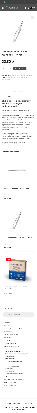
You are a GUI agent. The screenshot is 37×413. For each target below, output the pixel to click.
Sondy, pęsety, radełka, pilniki (14, 351)
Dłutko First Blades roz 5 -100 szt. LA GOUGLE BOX (17, 288)
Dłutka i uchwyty (15, 75)
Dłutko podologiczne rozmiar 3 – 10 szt (18, 238)
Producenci (7, 337)
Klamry (6, 376)
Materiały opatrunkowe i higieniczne (15, 329)
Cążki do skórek (10, 371)
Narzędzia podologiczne (11, 346)
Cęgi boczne (9, 369)
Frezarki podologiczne (11, 335)
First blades (11, 364)
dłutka (8, 77)
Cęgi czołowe (9, 349)
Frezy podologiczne (10, 388)
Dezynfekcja (8, 332)
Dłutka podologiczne (26, 75)
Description (18, 91)
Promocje (7, 340)
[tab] (18, 91)
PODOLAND (7, 326)
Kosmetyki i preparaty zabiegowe (14, 379)
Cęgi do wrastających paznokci (14, 373)
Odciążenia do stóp (10, 343)
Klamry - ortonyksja (10, 382)
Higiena (6, 391)
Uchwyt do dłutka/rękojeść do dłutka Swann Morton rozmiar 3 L (17, 189)
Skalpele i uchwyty (10, 356)
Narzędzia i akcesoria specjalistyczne (16, 354)
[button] (2, 7)
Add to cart (20, 68)
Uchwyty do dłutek (13, 366)
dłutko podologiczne (16, 77)
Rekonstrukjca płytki (10, 385)
